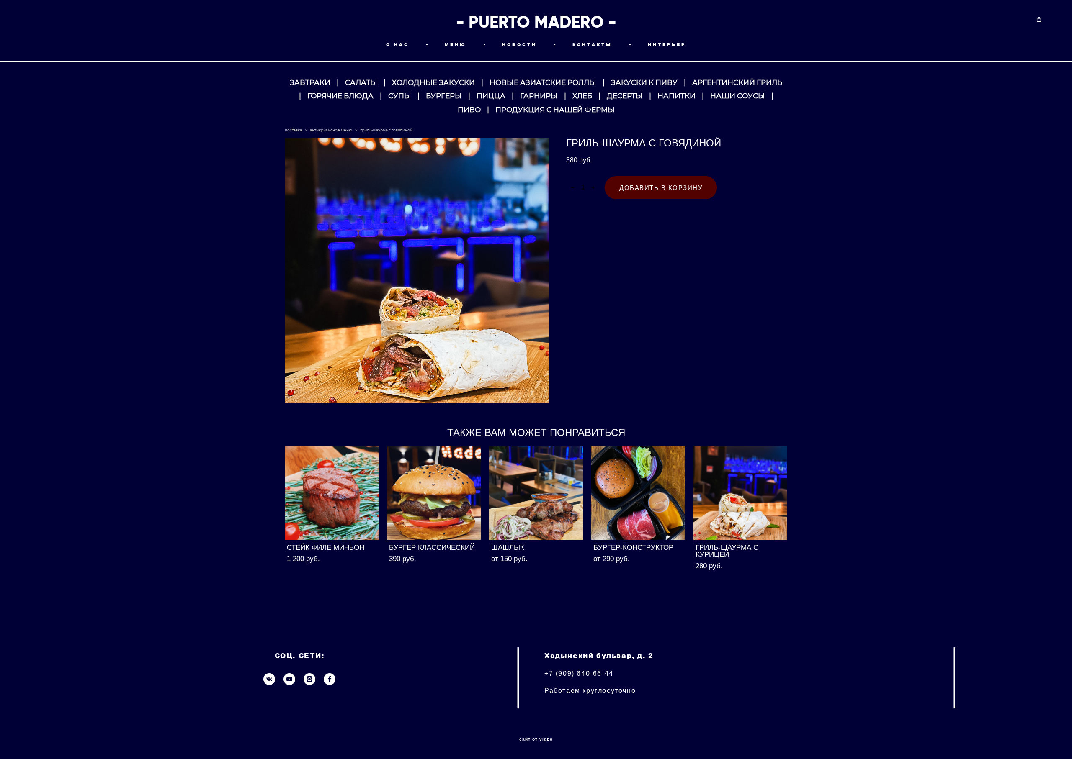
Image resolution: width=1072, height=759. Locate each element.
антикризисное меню (331, 130)
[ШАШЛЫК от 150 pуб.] (536, 493)
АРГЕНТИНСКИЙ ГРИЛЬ (737, 82)
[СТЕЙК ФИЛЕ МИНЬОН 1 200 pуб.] (332, 493)
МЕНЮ (455, 44)
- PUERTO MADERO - (536, 22)
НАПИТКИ (676, 96)
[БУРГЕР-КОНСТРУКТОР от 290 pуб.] (638, 493)
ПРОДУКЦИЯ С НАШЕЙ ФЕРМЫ (555, 109)
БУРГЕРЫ (444, 96)
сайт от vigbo (536, 739)
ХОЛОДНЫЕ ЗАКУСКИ (433, 82)
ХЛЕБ (582, 96)
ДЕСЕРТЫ (625, 96)
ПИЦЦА (491, 96)
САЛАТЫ (361, 82)
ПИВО (469, 109)
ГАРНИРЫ (539, 96)
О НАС (397, 44)
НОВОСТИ (519, 44)
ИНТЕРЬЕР (667, 44)
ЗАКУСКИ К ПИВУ (644, 82)
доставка (293, 130)
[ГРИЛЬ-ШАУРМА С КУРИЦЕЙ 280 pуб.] (740, 493)
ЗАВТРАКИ (310, 82)
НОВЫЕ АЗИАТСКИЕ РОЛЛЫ (543, 82)
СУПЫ (399, 96)
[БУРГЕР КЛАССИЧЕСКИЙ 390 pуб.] (434, 493)
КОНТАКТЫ (592, 44)
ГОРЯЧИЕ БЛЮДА (340, 96)
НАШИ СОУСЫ (737, 96)
